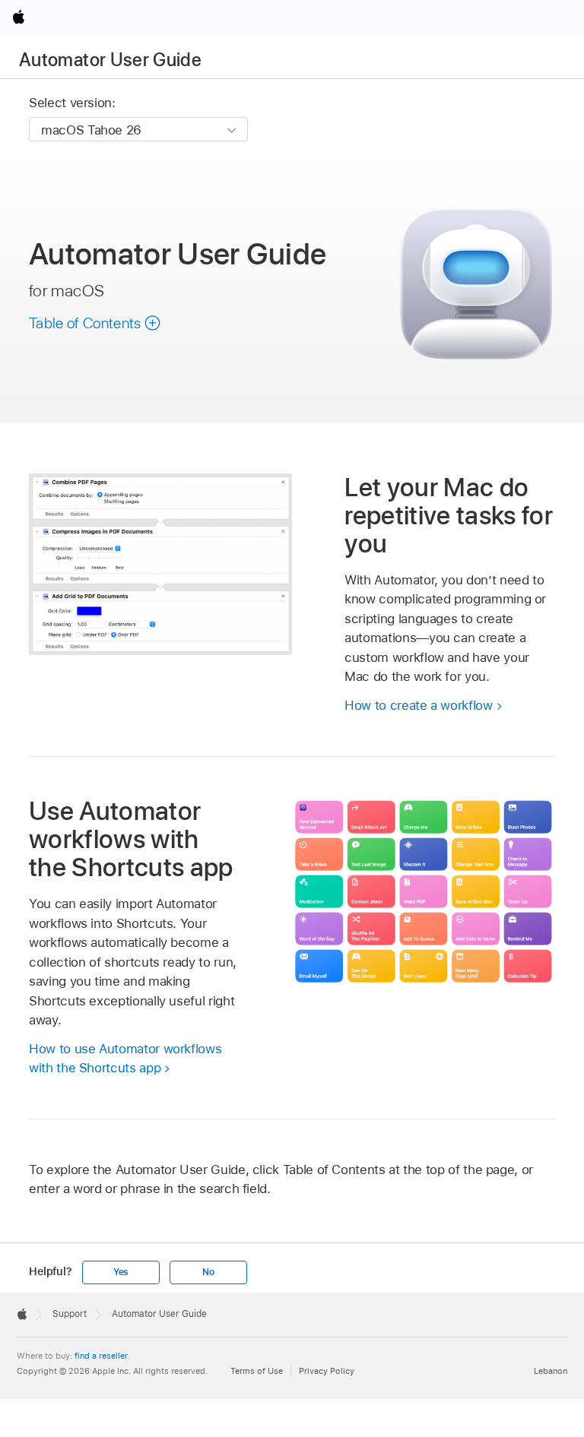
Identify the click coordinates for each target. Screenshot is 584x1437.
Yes (121, 1272)
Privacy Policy (326, 1371)
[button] (95, 323)
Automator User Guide (110, 60)
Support (69, 1314)
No (208, 1272)
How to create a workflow (418, 705)
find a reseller (101, 1355)
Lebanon (550, 1371)
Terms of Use (256, 1371)
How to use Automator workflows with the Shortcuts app (125, 1058)
